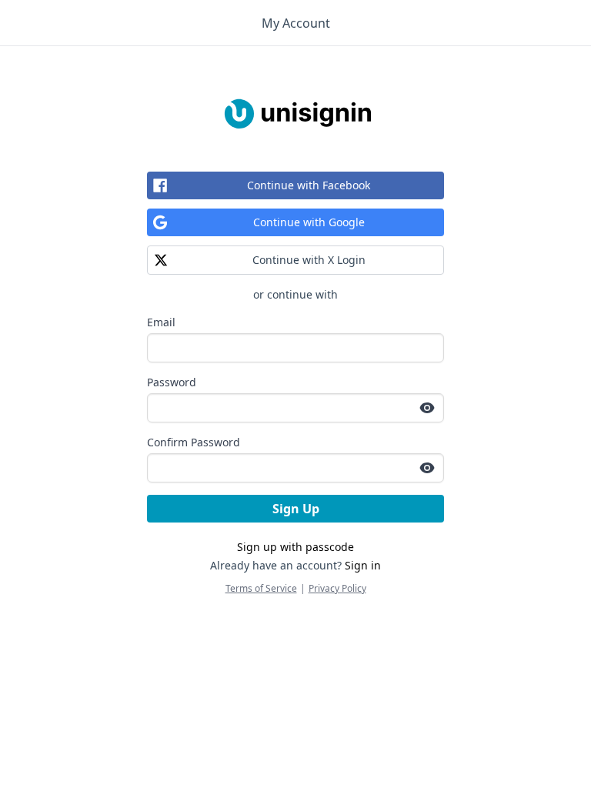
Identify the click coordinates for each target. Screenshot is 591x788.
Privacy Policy (337, 588)
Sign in (363, 565)
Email (161, 322)
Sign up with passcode (295, 546)
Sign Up (295, 508)
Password (171, 382)
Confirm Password (193, 442)
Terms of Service (261, 588)
